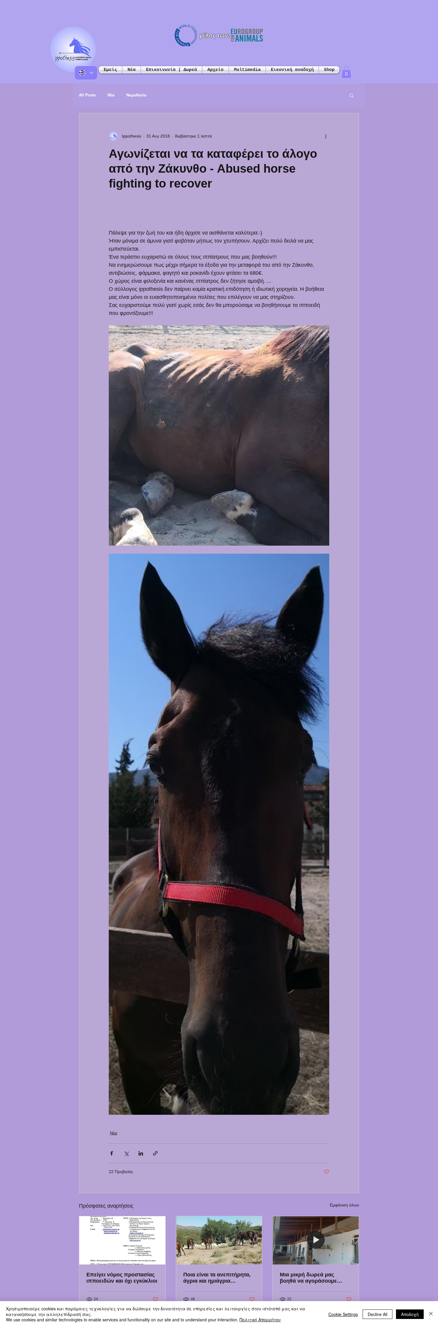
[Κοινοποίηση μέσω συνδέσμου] (155, 1153)
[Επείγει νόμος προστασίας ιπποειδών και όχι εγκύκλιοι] (122, 1240)
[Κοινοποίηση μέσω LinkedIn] (141, 1153)
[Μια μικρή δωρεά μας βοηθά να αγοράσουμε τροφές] (316, 1240)
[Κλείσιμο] (430, 1314)
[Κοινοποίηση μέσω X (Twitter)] (126, 1153)
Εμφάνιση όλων (344, 1205)
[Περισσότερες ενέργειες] (325, 136)
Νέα (111, 95)
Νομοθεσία (136, 95)
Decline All (377, 1314)
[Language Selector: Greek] (86, 72)
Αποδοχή (410, 1314)
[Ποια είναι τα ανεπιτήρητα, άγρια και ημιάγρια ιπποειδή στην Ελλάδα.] (219, 1240)
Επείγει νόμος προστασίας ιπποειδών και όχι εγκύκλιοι (121, 1278)
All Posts (87, 95)
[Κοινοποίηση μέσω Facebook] (111, 1153)
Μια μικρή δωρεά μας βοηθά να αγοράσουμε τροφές (308, 1278)
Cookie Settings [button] (343, 1314)
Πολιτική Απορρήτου (260, 1320)
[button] (346, 72)
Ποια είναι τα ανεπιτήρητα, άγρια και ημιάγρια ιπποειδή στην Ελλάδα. (217, 1278)
